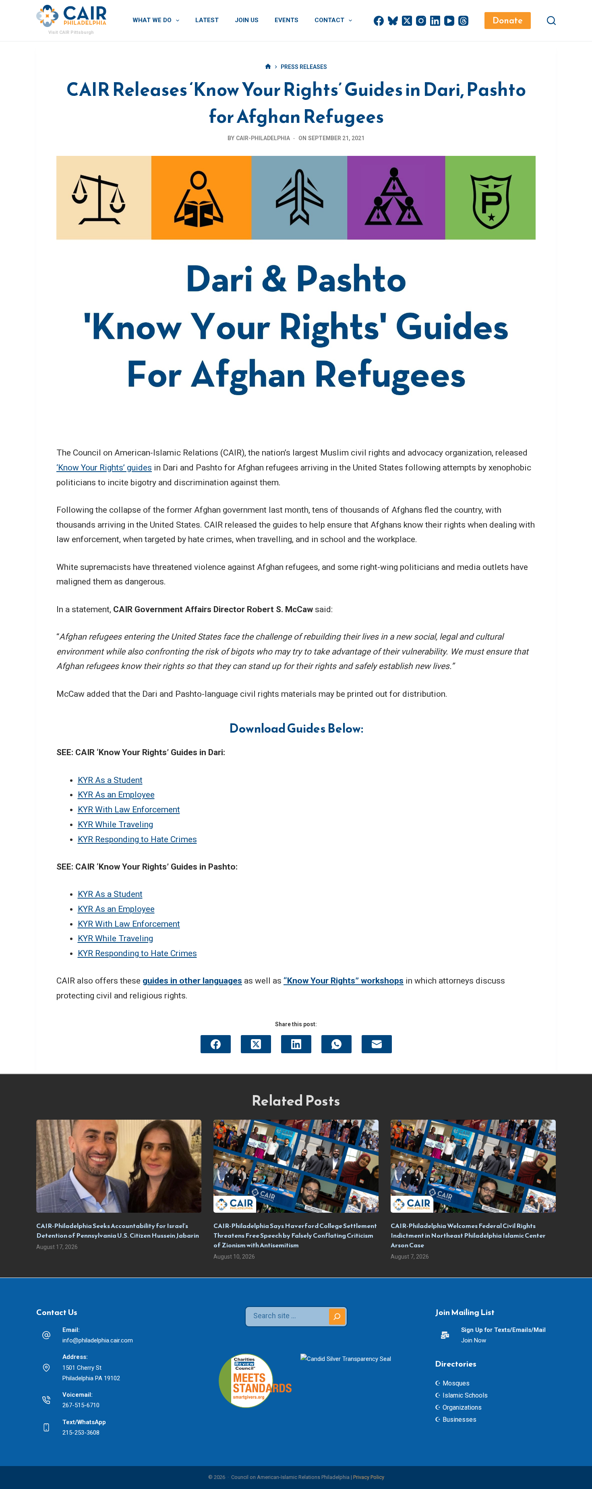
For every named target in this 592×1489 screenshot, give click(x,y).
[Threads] (463, 21)
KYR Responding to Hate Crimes (137, 839)
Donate (508, 20)
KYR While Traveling (115, 824)
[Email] (377, 1044)
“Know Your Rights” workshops (344, 981)
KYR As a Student (110, 780)
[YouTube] (449, 21)
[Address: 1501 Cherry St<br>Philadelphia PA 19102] (46, 1368)
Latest (207, 20)
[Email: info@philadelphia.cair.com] (46, 1335)
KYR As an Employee (116, 794)
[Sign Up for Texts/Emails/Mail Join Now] (445, 1335)
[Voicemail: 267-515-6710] (46, 1400)
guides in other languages (192, 981)
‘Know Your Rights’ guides (104, 467)
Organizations (462, 1407)
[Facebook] (379, 21)
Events (286, 20)
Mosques (456, 1383)
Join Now (473, 1340)
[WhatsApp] (336, 1044)
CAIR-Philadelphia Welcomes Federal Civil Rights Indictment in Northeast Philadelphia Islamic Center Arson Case (468, 1235)
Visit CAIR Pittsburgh (71, 32)
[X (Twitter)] (407, 21)
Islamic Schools (465, 1395)
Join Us (247, 20)
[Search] (551, 20)
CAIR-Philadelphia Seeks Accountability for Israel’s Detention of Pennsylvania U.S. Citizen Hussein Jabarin (117, 1230)
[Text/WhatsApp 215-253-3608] (46, 1427)
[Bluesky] (393, 21)
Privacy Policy (368, 1477)
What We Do (152, 20)
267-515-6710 (80, 1405)
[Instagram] (421, 21)
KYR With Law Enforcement (129, 809)
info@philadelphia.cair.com (97, 1340)
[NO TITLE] (268, 67)
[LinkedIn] (435, 21)
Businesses (459, 1419)
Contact (329, 20)
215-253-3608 (80, 1432)
